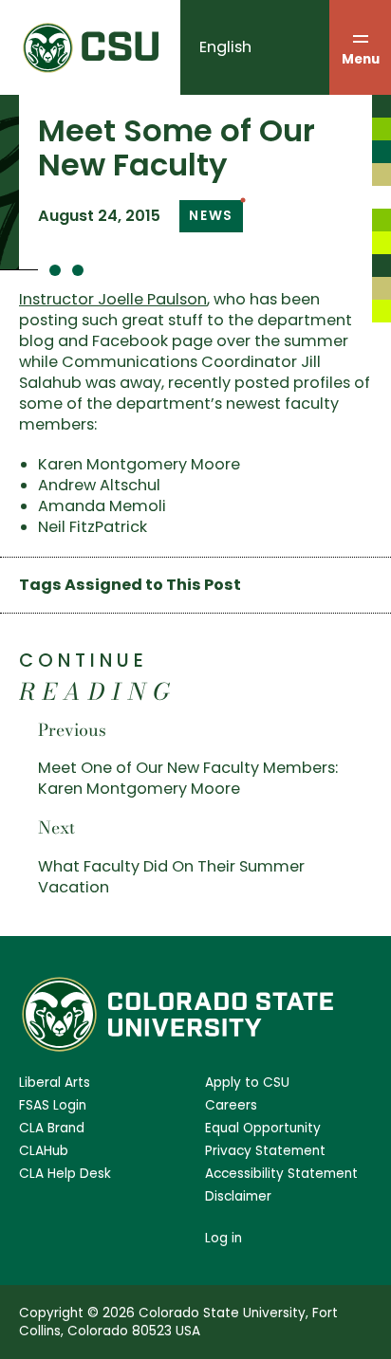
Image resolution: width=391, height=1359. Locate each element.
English (225, 47)
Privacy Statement (265, 1151)
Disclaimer (238, 1196)
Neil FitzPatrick (92, 527)
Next (56, 827)
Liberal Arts (54, 1083)
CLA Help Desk (65, 1174)
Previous (72, 730)
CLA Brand (51, 1128)
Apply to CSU (247, 1083)
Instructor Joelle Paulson (113, 299)
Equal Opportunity (263, 1128)
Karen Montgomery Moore (139, 464)
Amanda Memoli (102, 506)
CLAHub (43, 1151)
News (211, 216)
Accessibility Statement (281, 1174)
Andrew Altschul (99, 485)
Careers (231, 1105)
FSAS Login (52, 1105)
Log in (223, 1238)
